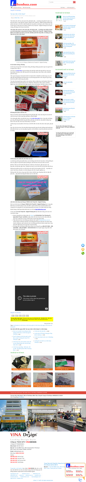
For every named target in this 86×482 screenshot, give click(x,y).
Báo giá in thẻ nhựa (17, 7)
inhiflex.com (20, 478)
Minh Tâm (17, 17)
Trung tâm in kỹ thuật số (16, 468)
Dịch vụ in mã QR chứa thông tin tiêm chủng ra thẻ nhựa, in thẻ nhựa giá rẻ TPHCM (22, 333)
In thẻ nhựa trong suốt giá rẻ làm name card (69, 109)
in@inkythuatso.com (17, 320)
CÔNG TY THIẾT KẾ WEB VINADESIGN (43, 480)
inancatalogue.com (36, 476)
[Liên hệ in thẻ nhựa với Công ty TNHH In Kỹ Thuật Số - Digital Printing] (32, 243)
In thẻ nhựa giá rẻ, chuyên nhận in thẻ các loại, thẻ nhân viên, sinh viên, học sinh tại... (69, 101)
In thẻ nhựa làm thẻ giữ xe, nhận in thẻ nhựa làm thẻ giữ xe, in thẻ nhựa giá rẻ (69, 92)
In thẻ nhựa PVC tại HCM (43, 369)
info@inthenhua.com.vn (44, 220)
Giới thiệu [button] (63, 7)
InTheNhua (21, 397)
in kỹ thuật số (16, 325)
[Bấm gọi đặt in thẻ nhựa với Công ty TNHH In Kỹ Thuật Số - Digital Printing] (32, 98)
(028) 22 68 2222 (20, 453)
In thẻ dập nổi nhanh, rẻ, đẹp (64, 386)
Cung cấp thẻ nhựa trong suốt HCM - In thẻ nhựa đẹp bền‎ (69, 61)
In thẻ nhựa (18, 10)
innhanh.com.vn (25, 473)
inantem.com (38, 475)
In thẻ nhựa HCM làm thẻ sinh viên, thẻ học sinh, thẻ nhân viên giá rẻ (69, 74)
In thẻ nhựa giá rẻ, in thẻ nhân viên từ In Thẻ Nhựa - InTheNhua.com (69, 118)
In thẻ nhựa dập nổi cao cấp (21, 386)
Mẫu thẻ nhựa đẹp (26, 7)
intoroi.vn (21, 475)
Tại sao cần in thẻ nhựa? (17, 14)
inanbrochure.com (24, 476)
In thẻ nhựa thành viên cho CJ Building (43, 337)
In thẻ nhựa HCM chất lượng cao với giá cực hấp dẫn (65, 368)
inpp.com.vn (13, 478)
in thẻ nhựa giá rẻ (30, 325)
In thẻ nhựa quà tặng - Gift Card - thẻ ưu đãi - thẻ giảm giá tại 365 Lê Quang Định (22, 348)
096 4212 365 (13, 462)
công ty (32, 215)
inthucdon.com (13, 475)
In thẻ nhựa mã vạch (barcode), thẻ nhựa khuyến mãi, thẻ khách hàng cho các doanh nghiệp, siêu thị (43, 385)
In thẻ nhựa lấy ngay (40, 325)
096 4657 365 (13, 458)
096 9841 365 (13, 456)
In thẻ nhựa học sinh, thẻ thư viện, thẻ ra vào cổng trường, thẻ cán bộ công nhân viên (22, 343)
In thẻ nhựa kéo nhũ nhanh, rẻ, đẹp (21, 369)
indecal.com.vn (29, 475)
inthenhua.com (36, 473)
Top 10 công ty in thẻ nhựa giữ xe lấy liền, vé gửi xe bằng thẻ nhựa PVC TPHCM (22, 338)
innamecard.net (14, 476)
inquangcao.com (14, 473)
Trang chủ (12, 10)
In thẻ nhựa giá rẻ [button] (70, 7)
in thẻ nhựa (22, 325)
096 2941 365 (13, 460)
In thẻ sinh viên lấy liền (40, 331)
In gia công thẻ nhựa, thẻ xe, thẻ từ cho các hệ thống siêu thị (69, 53)
